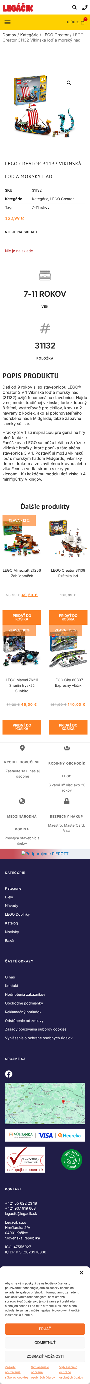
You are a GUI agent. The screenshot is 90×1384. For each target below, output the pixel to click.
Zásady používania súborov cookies (16, 1372)
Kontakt (11, 985)
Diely (9, 897)
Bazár (9, 940)
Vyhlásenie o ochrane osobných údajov (43, 1372)
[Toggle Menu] (7, 22)
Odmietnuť (45, 1342)
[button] (82, 1273)
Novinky (12, 932)
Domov (9, 34)
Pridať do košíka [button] (22, 617)
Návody (11, 905)
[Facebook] (8, 1074)
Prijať (45, 1328)
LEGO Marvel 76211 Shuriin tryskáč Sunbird (22, 685)
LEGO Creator (55, 34)
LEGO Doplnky (17, 914)
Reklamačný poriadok (23, 1012)
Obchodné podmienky (24, 1003)
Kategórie (29, 34)
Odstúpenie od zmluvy (24, 1020)
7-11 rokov (41, 207)
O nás (10, 977)
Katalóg (11, 923)
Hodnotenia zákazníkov (25, 994)
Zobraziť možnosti (45, 1356)
